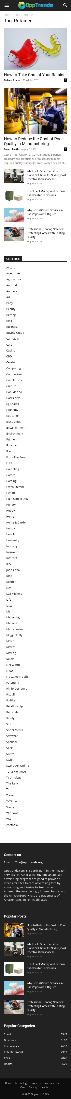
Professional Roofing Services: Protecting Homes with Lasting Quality (46, 233)
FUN (9, 463)
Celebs (10, 362)
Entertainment (15, 427)
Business (12, 327)
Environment (14, 433)
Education (13, 416)
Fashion (11, 439)
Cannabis (12, 338)
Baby (9, 303)
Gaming (11, 481)
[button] (6, 5)
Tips (9, 789)
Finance (11, 445)
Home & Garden (16, 522)
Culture (11, 386)
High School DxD (17, 499)
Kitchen (11, 582)
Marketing (13, 617)
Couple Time (14, 380)
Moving (11, 653)
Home (7, 14)
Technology (13, 777)
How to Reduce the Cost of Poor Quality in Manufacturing (33, 141)
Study (10, 754)
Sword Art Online (17, 765)
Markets (11, 623)
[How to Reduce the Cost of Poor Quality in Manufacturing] (35, 111)
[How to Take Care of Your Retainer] (35, 49)
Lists (9, 605)
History (11, 505)
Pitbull (10, 694)
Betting (11, 315)
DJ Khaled (12, 404)
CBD (9, 356)
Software (12, 736)
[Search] (65, 5)
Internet (11, 558)
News (10, 671)
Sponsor (11, 742)
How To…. (12, 534)
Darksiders (13, 398)
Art (8, 297)
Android (11, 285)
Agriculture (13, 279)
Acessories (13, 273)
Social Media (14, 730)
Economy (12, 410)
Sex (8, 724)
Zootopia (12, 825)
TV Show (11, 801)
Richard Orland (12, 79)
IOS (8, 564)
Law (8, 588)
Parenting (12, 682)
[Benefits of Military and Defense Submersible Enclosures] (14, 196)
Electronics (13, 421)
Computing (13, 368)
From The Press (16, 457)
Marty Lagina (14, 629)
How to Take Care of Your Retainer (35, 74)
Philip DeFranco (16, 688)
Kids (9, 576)
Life (8, 599)
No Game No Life (17, 676)
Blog (9, 321)
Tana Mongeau (16, 771)
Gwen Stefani (15, 487)
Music (10, 659)
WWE (9, 819)
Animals (11, 291)
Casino (10, 350)
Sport (9, 748)
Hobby (10, 510)
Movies (11, 647)
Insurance (13, 552)
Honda (10, 528)
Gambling (12, 469)
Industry (11, 546)
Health (10, 493)
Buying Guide (15, 333)
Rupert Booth (11, 148)
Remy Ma (12, 712)
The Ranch (13, 783)
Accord (10, 267)
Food (9, 451)
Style (9, 760)
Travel (10, 795)
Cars (9, 344)
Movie (10, 641)
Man (9, 611)
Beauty (10, 309)
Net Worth (13, 665)
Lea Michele (14, 593)
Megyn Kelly (14, 635)
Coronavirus (14, 374)
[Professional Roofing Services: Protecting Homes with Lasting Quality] (14, 234)
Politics (11, 700)
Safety (10, 718)
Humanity (12, 540)
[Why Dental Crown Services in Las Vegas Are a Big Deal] (14, 215)
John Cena (13, 570)
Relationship (14, 706)
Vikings (11, 807)
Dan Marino (14, 392)
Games (10, 475)
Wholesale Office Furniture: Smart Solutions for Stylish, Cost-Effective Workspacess (47, 175)
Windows (12, 813)
